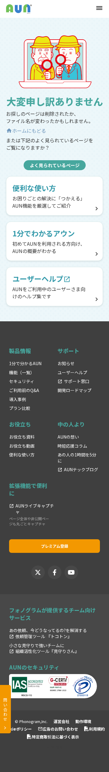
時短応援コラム (72, 446)
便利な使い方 (22, 455)
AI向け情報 (54, 747)
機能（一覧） (22, 372)
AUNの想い (68, 437)
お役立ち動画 (22, 446)
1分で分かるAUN (25, 363)
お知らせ (66, 363)
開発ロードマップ (74, 390)
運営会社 (61, 721)
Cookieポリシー (17, 729)
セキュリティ (21, 381)
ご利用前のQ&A (24, 390)
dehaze (99, 8)
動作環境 (83, 721)
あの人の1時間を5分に (77, 458)
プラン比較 (19, 408)
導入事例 (17, 399)
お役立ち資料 (22, 437)
